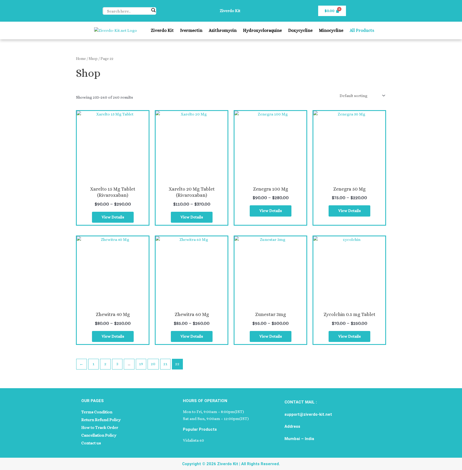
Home (81, 58)
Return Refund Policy (101, 419)
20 (153, 363)
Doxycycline (300, 30)
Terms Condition (96, 412)
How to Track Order (99, 427)
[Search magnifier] (153, 10)
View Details (113, 217)
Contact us (91, 443)
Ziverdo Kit (162, 30)
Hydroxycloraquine (262, 30)
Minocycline (331, 30)
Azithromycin (223, 30)
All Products (362, 30)
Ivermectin (191, 30)
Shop (93, 58)
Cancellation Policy (98, 435)
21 (165, 363)
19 (141, 363)
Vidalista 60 (193, 440)
